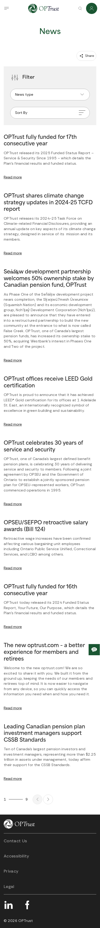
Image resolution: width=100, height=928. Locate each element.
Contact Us (15, 841)
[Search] (80, 8)
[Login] (91, 8)
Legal (9, 886)
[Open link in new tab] (8, 905)
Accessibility (16, 856)
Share (89, 56)
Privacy (11, 871)
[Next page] (48, 799)
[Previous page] (37, 799)
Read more (13, 177)
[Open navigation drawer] (6, 8)
